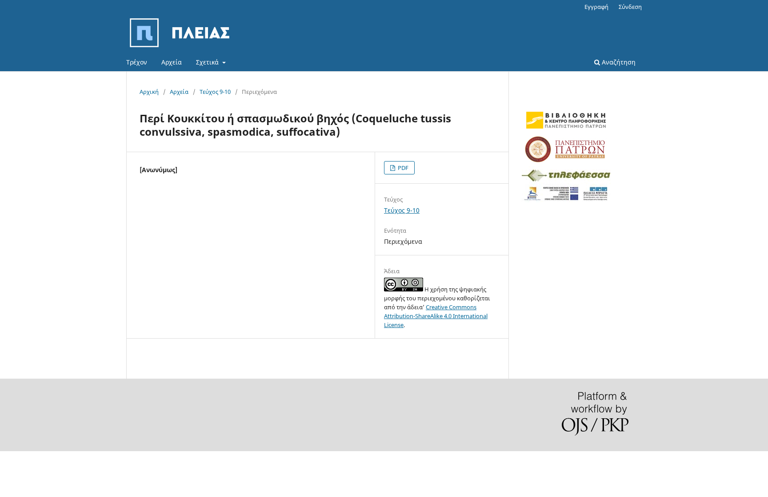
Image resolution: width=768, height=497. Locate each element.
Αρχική (149, 92)
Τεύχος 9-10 (215, 92)
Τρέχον (136, 62)
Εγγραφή (596, 7)
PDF (402, 168)
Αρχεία (171, 62)
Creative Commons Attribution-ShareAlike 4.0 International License (436, 316)
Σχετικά (208, 62)
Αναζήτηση (618, 62)
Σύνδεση (630, 7)
